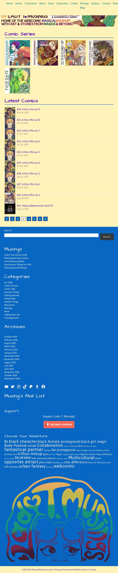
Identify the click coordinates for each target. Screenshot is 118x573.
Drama (93, 446)
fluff (98, 450)
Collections (30, 3)
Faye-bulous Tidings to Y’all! (17, 264)
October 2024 (10, 336)
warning (49, 467)
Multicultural (81, 457)
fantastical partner (23, 449)
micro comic (9, 458)
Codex (74, 3)
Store (51, 3)
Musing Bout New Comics (16, 258)
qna (61, 463)
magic (59, 454)
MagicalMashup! (104, 454)
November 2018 (11, 372)
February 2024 (11, 340)
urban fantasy (32, 466)
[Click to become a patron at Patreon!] (59, 424)
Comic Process (11, 285)
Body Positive (15, 445)
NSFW (98, 458)
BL (6, 441)
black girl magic (94, 442)
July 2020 (8, 365)
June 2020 (9, 369)
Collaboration (50, 445)
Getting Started (11, 295)
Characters (62, 3)
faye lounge (82, 450)
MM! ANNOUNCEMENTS (44, 458)
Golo (106, 450)
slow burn (106, 462)
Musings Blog (84, 5)
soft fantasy (11, 466)
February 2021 (11, 349)
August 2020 (10, 362)
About (42, 3)
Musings (8, 308)
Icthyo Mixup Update (14, 261)
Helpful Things (11, 302)
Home (9, 3)
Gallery (95, 3)
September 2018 (12, 378)
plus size (45, 462)
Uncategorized (11, 318)
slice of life (94, 462)
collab (31, 445)
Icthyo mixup (30, 453)
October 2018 (10, 375)
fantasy (47, 450)
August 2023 (10, 343)
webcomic (64, 465)
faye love (92, 450)
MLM (19, 458)
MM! (27, 458)
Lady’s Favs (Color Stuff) (15, 255)
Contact (106, 3)
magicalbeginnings (71, 454)
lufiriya (52, 454)
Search (8, 230)
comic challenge (70, 446)
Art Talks (8, 282)
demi (80, 446)
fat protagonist (64, 450)
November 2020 (11, 359)
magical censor (87, 454)
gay (102, 450)
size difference (76, 462)
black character (23, 441)
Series (18, 3)
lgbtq (46, 454)
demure (87, 446)
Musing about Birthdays (15, 268)
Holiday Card (10, 454)
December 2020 (11, 356)
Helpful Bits (10, 298)
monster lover (62, 458)
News (7, 311)
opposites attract (21, 461)
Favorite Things (11, 292)
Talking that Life (12, 314)
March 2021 (9, 346)
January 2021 (10, 353)
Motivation (9, 305)
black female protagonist (59, 441)
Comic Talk (9, 289)
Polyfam (56, 462)
